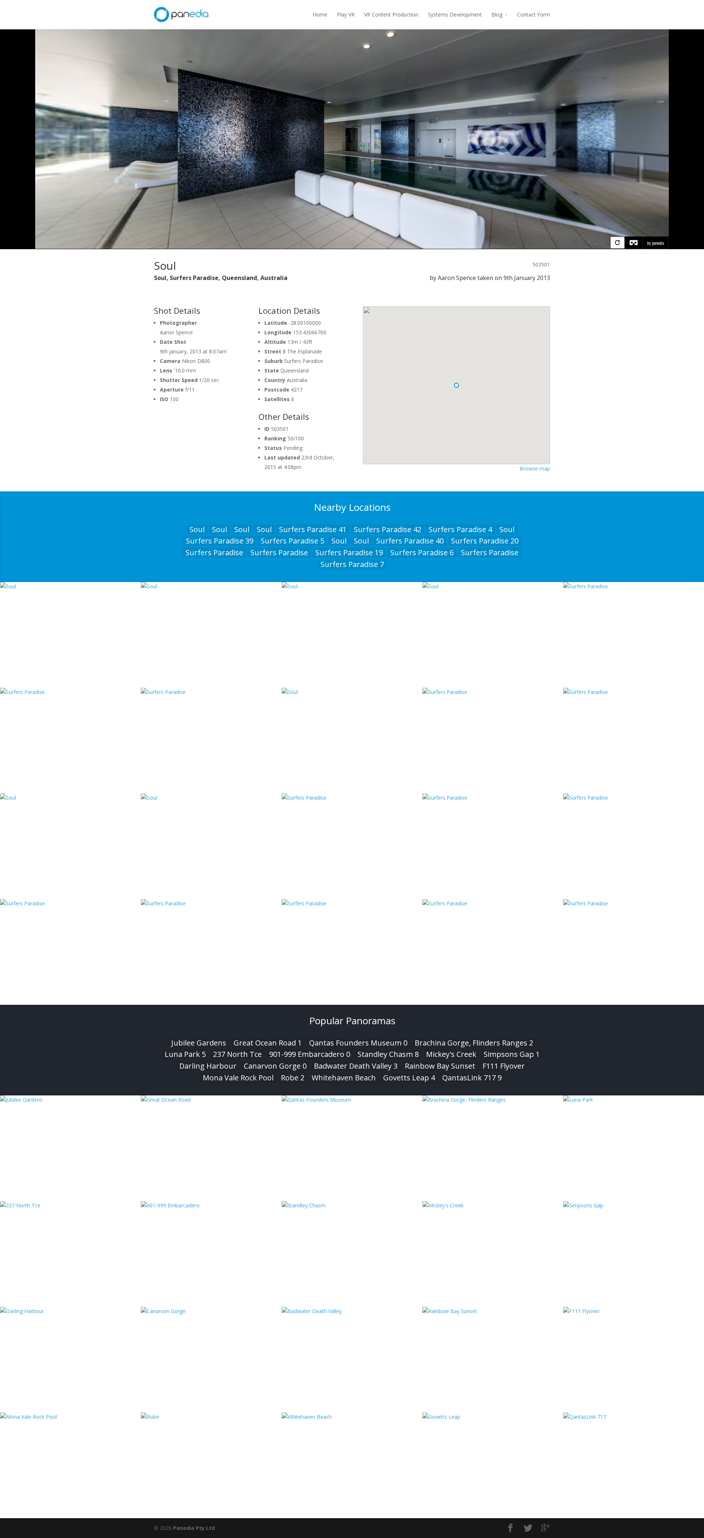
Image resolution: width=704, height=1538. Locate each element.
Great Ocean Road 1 (268, 1043)
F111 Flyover (504, 1066)
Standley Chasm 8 (388, 1054)
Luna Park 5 (185, 1054)
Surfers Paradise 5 (292, 541)
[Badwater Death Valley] (352, 1311)
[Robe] (211, 1416)
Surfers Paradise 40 (410, 541)
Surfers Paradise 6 (422, 552)
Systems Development (455, 14)
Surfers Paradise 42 (387, 529)
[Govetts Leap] (492, 1416)
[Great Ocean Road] (211, 1099)
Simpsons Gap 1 (512, 1054)
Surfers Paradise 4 (460, 529)
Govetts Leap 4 (409, 1078)
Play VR (346, 14)
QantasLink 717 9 (472, 1078)
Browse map (535, 468)
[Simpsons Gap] (633, 1205)
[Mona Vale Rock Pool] (70, 1416)
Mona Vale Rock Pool (238, 1078)
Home (320, 14)
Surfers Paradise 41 (312, 529)
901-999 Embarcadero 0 (309, 1054)
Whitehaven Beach (344, 1078)
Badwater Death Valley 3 (355, 1066)
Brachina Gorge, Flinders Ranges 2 (474, 1043)
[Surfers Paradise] (633, 586)
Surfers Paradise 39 (219, 541)
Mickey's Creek (451, 1054)
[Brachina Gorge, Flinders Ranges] (492, 1099)
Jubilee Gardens (198, 1043)
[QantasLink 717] (633, 1416)
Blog (496, 14)
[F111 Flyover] (633, 1311)
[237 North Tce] (70, 1205)
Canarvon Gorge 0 (275, 1066)
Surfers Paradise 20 (484, 541)
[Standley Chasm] (352, 1205)
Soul (197, 529)
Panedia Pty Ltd (194, 1527)
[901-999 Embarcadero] (211, 1205)
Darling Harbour (207, 1066)
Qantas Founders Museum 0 (358, 1043)
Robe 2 (292, 1078)
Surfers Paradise (214, 552)
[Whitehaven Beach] (352, 1416)
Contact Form (533, 14)
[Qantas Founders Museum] (352, 1099)
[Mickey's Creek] (492, 1205)
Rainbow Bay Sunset (440, 1066)
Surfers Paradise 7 (352, 564)
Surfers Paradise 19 (349, 552)
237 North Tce (237, 1054)
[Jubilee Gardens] (70, 1099)
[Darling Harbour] (70, 1311)
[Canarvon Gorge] (211, 1311)
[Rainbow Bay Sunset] (492, 1311)
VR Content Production (391, 14)
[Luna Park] (633, 1099)
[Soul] (70, 586)
